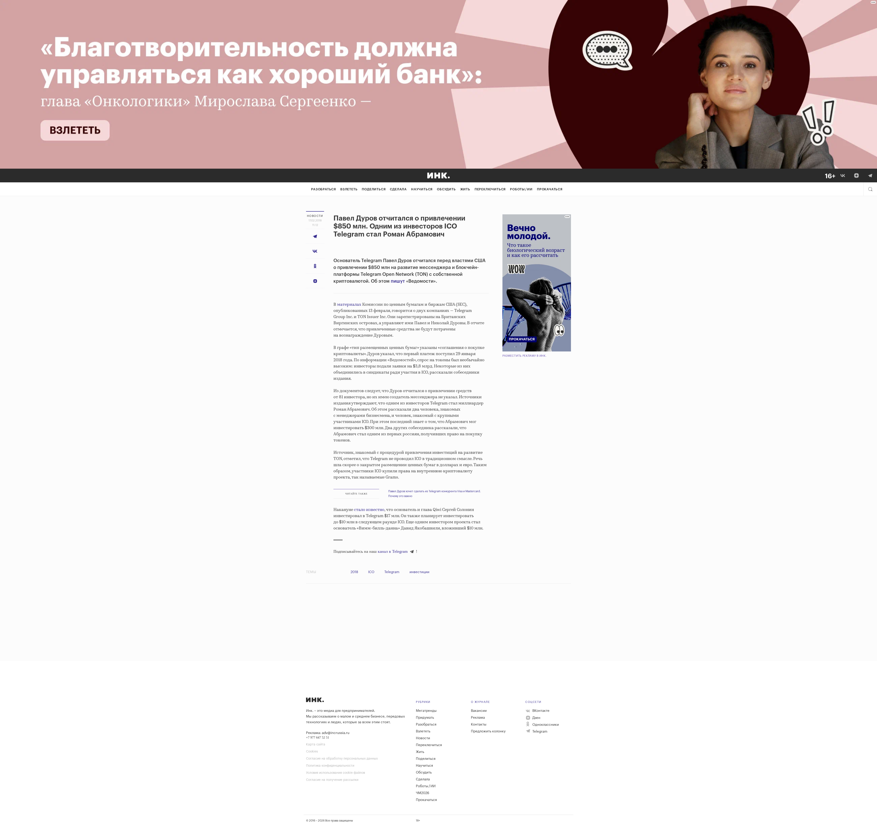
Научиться (422, 189)
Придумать (425, 717)
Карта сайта (315, 744)
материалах (349, 305)
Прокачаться (550, 189)
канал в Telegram (393, 551)
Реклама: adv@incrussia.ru (327, 733)
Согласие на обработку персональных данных (342, 758)
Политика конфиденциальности (330, 765)
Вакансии (479, 711)
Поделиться (374, 189)
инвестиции (419, 572)
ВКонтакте (540, 711)
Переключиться (490, 189)
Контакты (478, 724)
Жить (465, 189)
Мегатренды (426, 711)
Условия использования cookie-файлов (335, 772)
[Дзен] (856, 175)
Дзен (535, 718)
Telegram (391, 572)
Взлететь (348, 189)
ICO (371, 572)
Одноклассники (545, 724)
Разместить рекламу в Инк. (524, 355)
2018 (354, 572)
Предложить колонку (488, 731)
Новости (423, 738)
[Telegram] (870, 175)
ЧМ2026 (422, 793)
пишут (398, 281)
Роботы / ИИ (521, 189)
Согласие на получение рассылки (332, 780)
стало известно (369, 510)
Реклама (478, 717)
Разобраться (323, 189)
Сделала (398, 189)
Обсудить (446, 189)
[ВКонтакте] (843, 175)
